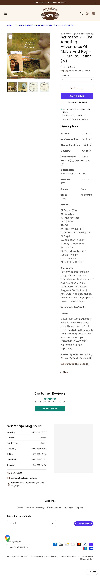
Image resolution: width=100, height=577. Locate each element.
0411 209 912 (16, 473)
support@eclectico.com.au (24, 478)
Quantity (65, 75)
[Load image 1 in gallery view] (12, 87)
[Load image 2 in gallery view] (23, 87)
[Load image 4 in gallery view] (44, 87)
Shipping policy (86, 559)
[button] (6, 13)
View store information (75, 119)
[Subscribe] (52, 523)
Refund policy (51, 556)
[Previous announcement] (5, 2)
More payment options (77, 102)
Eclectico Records (21, 556)
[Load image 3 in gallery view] (33, 87)
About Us (29, 508)
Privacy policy (37, 556)
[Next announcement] (95, 2)
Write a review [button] (50, 408)
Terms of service (86, 556)
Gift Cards (68, 508)
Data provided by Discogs (74, 364)
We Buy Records (54, 508)
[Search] (81, 13)
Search (20, 508)
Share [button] (65, 372)
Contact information (68, 556)
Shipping (64, 71)
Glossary (40, 508)
